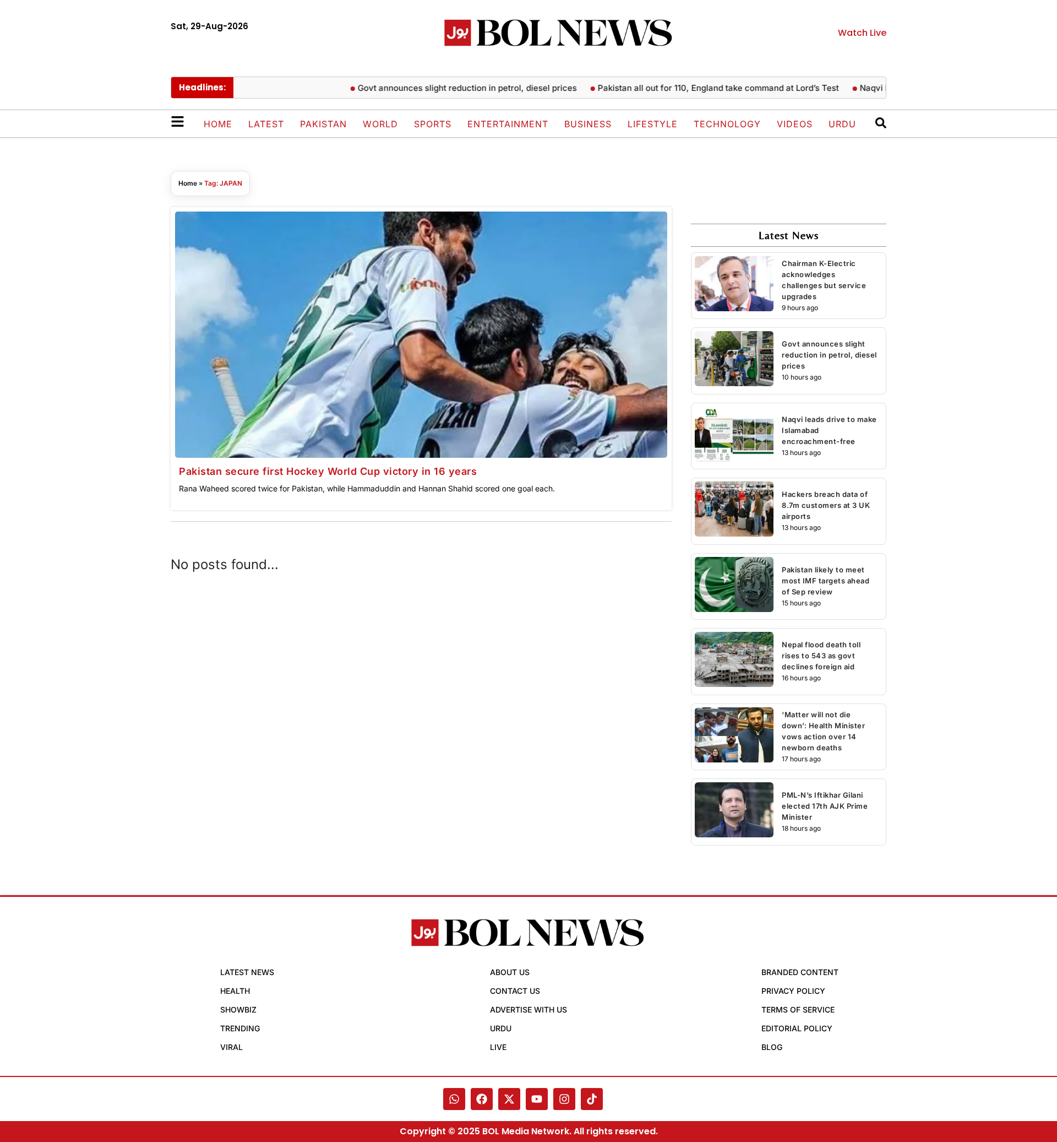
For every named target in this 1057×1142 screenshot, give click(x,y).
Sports (432, 123)
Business (588, 123)
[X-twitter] (509, 1099)
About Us (510, 972)
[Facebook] (482, 1099)
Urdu (842, 123)
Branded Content (799, 972)
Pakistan (323, 123)
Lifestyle (653, 123)
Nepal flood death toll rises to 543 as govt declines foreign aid (821, 655)
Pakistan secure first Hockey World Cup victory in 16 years (328, 471)
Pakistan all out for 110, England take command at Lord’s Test (700, 88)
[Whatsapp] (454, 1099)
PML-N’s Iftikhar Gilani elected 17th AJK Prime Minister (825, 806)
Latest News (247, 972)
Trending (240, 1028)
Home (218, 123)
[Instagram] (564, 1099)
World (380, 123)
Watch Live (862, 32)
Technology (727, 123)
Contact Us (515, 990)
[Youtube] (537, 1099)
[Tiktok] (592, 1099)
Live (498, 1047)
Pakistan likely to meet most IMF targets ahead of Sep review (825, 580)
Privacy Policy (793, 990)
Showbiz (238, 1009)
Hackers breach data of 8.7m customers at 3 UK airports (826, 505)
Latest (266, 123)
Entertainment (507, 123)
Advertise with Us (528, 1009)
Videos (795, 123)
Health (235, 990)
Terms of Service (798, 1009)
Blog (771, 1047)
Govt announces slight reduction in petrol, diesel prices (449, 88)
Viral (231, 1047)
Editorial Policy (796, 1028)
